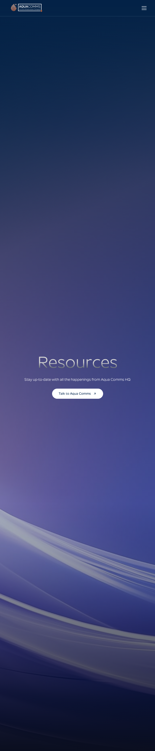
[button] (143, 8)
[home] (28, 8)
